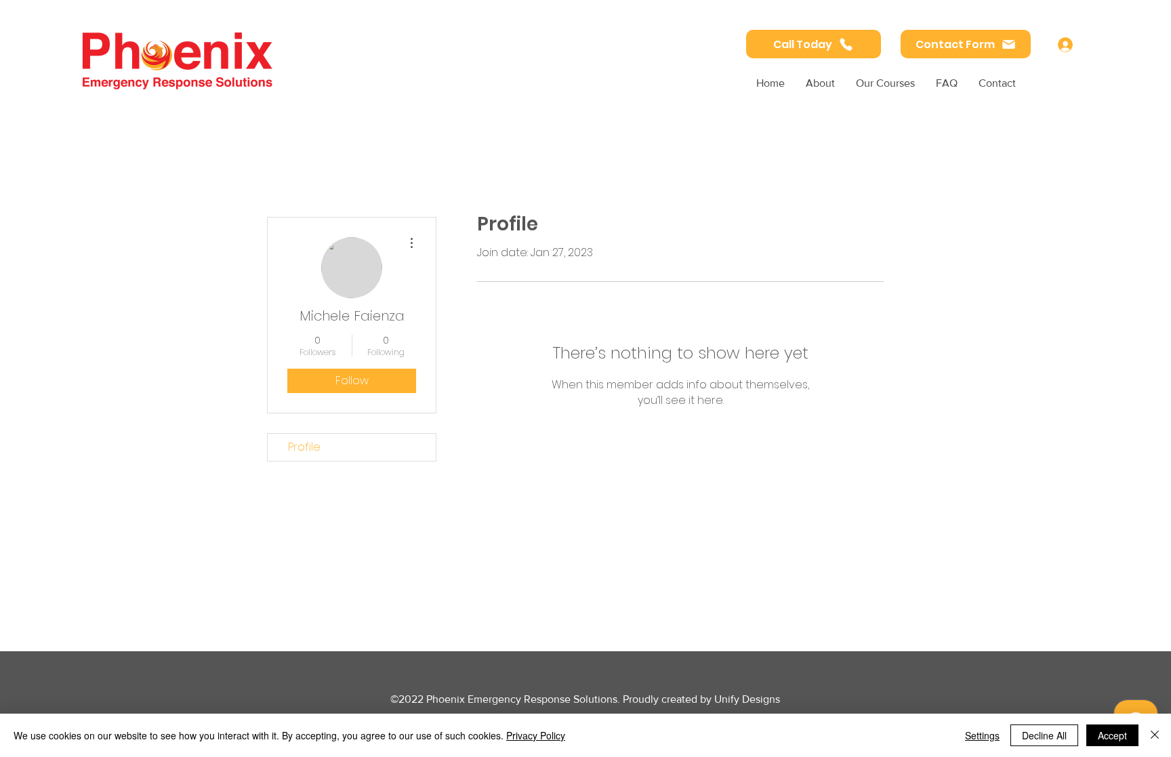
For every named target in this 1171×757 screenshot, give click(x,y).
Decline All (1044, 735)
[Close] (1155, 735)
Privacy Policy (535, 735)
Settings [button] (982, 735)
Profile (304, 447)
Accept (1112, 735)
